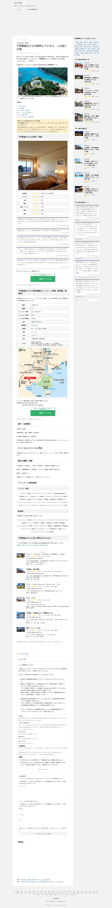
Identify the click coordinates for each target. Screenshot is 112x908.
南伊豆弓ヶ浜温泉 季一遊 (79, 258)
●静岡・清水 (79, 42)
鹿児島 (51, 894)
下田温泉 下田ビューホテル (79, 296)
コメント (22, 786)
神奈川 (69, 891)
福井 (93, 891)
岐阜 (22, 893)
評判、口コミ (22, 106)
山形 (37, 891)
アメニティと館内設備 (28, 116)
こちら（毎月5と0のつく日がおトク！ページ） (35, 131)
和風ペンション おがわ (33, 628)
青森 (21, 891)
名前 (21, 808)
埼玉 (57, 891)
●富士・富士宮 (92, 48)
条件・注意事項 (26, 110)
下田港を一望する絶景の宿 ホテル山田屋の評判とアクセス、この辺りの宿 (42, 881)
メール (21, 814)
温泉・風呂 (25, 114)
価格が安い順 (44, 545)
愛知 (18, 893)
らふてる (18, 3)
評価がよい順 (25, 545)
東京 (65, 891)
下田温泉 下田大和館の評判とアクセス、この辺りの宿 (91, 149)
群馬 (53, 891)
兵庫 (42, 893)
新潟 (81, 891)
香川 (74, 893)
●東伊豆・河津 (82, 44)
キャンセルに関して (27, 112)
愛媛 (78, 893)
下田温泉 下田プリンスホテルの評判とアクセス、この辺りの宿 (91, 163)
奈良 (46, 893)
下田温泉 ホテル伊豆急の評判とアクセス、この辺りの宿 (91, 177)
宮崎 (47, 894)
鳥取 (55, 893)
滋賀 (30, 893)
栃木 (49, 891)
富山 (85, 891)
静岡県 (27, 653)
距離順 (19, 545)
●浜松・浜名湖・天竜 (86, 53)
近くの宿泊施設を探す (32, 9)
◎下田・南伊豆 (91, 44)
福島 (41, 891)
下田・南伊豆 (21, 653)
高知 (86, 893)
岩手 (25, 891)
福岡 (90, 893)
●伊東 (90, 42)
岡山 (62, 893)
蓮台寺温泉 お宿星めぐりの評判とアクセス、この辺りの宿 (91, 79)
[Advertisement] (56, 23)
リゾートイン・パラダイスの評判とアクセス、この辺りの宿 (91, 92)
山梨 (74, 891)
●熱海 (85, 42)
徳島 (82, 893)
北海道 (17, 891)
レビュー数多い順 (35, 545)
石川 (89, 891)
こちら (29, 271)
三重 (26, 893)
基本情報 (21, 108)
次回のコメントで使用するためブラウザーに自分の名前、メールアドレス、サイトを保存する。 (42, 829)
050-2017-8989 (21, 61)
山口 (70, 893)
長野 (78, 891)
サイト (21, 820)
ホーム (19, 9)
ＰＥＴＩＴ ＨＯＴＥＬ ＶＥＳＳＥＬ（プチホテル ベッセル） (45, 554)
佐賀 (94, 893)
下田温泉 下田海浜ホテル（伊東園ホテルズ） (40, 613)
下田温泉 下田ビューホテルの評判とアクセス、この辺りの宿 (91, 191)
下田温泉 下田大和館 (32, 569)
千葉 (61, 891)
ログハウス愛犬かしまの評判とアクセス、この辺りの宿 (91, 67)
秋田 (29, 891)
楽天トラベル (44, 277)
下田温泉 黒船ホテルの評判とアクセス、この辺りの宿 (91, 136)
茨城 (45, 891)
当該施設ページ (51, 781)
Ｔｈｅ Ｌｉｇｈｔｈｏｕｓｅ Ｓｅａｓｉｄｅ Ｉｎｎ (43, 584)
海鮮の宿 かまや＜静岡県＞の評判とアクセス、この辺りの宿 (91, 118)
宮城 (33, 891)
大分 (43, 894)
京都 (34, 893)
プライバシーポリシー (63, 894)
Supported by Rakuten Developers (43, 769)
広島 (66, 893)
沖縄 (56, 894)
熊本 (39, 894)
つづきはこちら (66, 225)
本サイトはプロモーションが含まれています (56, 901)
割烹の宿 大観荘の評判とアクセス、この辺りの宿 (35, 879)
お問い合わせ (73, 894)
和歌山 (50, 893)
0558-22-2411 (34, 325)
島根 (58, 893)
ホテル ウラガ (30, 598)
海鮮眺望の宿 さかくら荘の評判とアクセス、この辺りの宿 (91, 105)
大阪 (38, 893)
